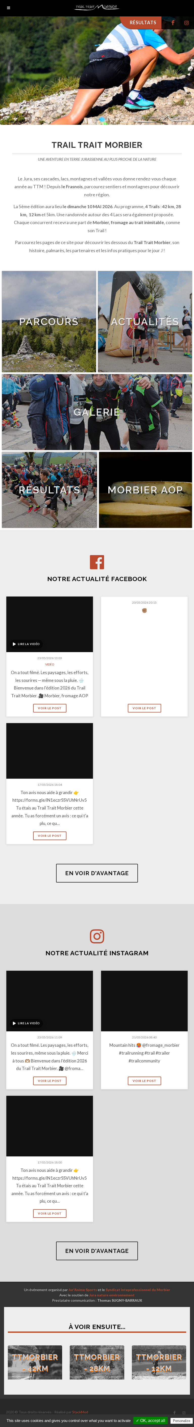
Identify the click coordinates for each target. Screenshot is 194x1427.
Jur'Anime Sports (82, 1290)
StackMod (80, 1412)
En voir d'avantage (97, 873)
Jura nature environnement (112, 1295)
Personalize (181, 1421)
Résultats (143, 22)
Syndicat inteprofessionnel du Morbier (138, 1290)
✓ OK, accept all (150, 1420)
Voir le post (50, 708)
